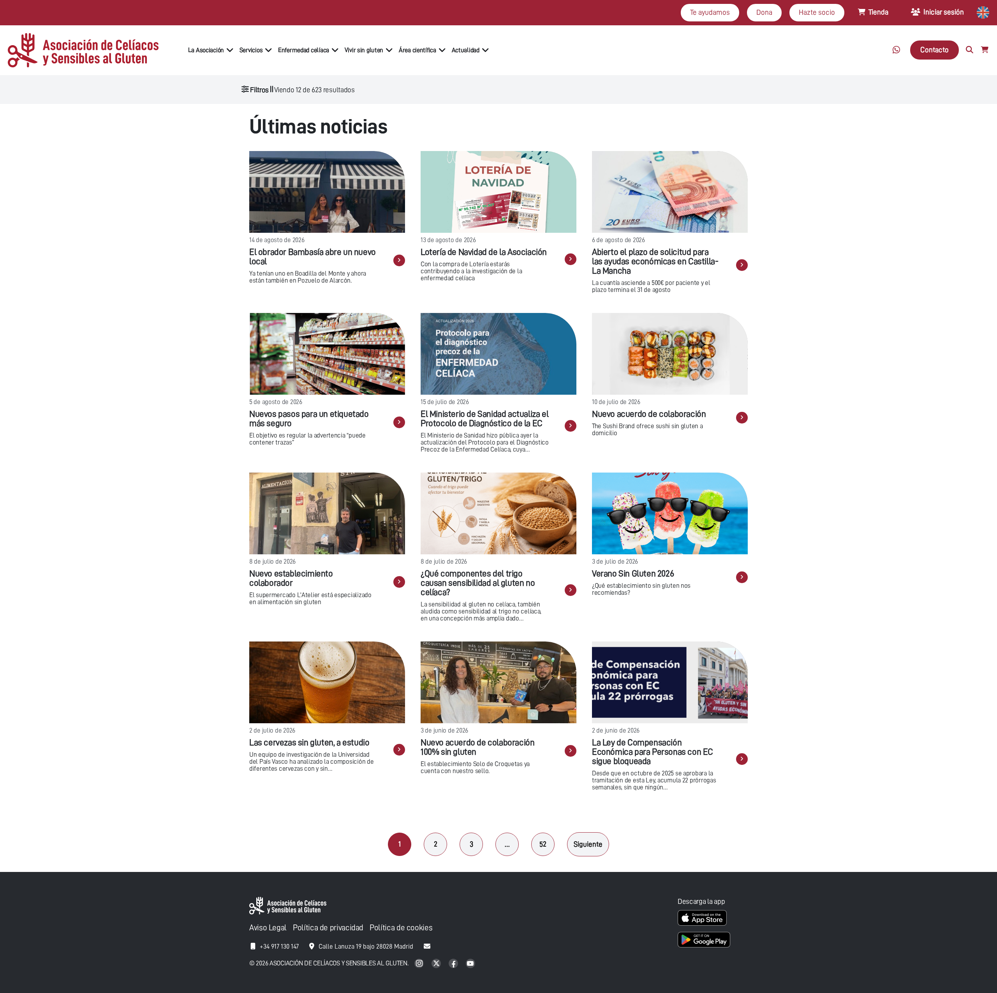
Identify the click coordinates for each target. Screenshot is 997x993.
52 (542, 844)
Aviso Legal (268, 928)
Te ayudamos (710, 12)
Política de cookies (401, 928)
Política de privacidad (328, 928)
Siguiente (588, 844)
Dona (764, 12)
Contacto (934, 49)
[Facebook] (454, 964)
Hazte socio (817, 12)
